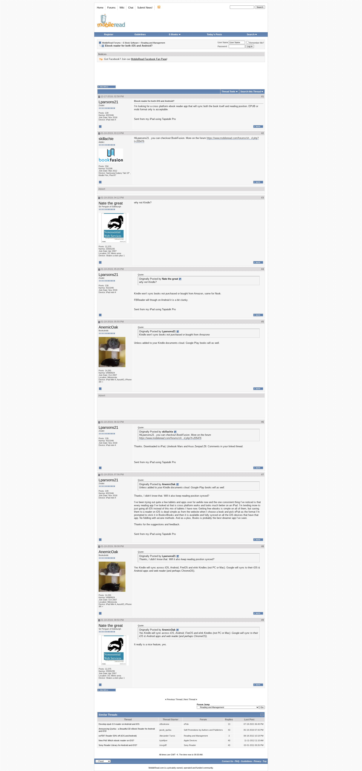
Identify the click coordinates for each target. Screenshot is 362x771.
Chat (130, 7)
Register (108, 34)
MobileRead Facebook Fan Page (149, 59)
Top (265, 761)
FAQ (237, 761)
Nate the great (111, 203)
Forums (111, 7)
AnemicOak (108, 327)
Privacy (257, 761)
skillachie (106, 139)
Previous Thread (174, 699)
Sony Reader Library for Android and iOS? (118, 745)
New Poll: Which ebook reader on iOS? (116, 740)
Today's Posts (214, 34)
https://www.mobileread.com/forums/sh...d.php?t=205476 (170, 438)
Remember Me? (256, 43)
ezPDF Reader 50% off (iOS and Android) (118, 736)
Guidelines (140, 34)
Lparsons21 (108, 102)
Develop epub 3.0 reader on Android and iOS (119, 724)
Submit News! (145, 7)
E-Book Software (131, 43)
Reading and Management (153, 43)
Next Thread (189, 699)
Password (222, 46)
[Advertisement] (181, 73)
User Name (223, 42)
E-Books (173, 34)
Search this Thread (250, 91)
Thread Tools (228, 91)
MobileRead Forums (111, 43)
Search (251, 34)
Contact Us (227, 761)
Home (100, 7)
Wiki (122, 7)
